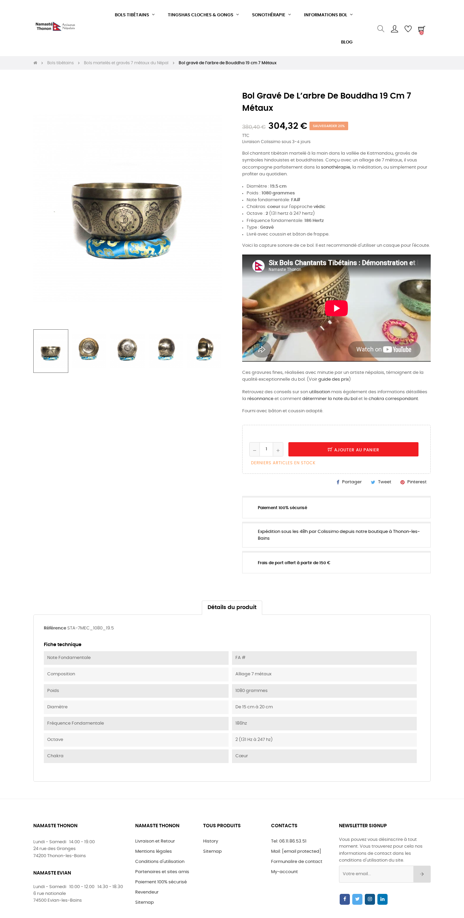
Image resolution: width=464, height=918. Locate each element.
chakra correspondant (393, 399)
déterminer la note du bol (329, 399)
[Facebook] (345, 899)
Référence (55, 628)
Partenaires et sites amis (162, 872)
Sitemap (144, 902)
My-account (284, 872)
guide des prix (333, 379)
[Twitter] (357, 899)
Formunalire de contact (296, 862)
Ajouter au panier (356, 450)
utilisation (319, 392)
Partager (352, 482)
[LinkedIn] (382, 899)
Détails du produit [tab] (232, 607)
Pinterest (417, 482)
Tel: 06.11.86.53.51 (288, 841)
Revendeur (147, 892)
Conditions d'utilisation (159, 862)
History (210, 841)
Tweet (384, 482)
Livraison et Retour (155, 841)
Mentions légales (153, 851)
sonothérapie (335, 167)
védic (319, 207)
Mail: (296, 851)
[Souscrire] (422, 874)
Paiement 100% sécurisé (161, 882)
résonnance (260, 399)
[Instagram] (370, 899)
